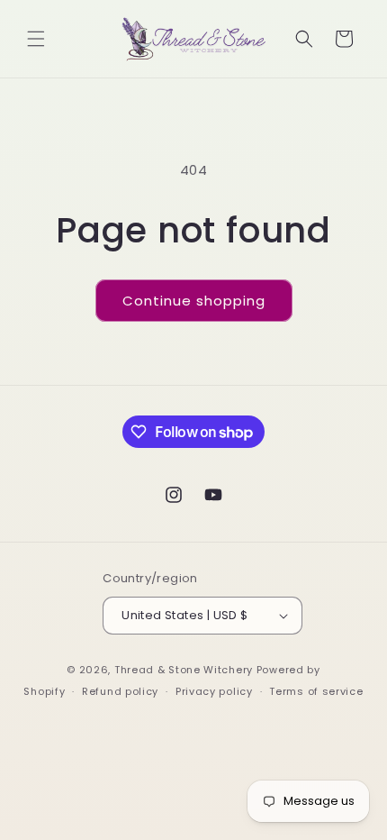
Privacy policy (214, 691)
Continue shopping (194, 300)
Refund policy (120, 691)
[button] (36, 39)
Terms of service (316, 691)
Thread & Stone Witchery (183, 669)
